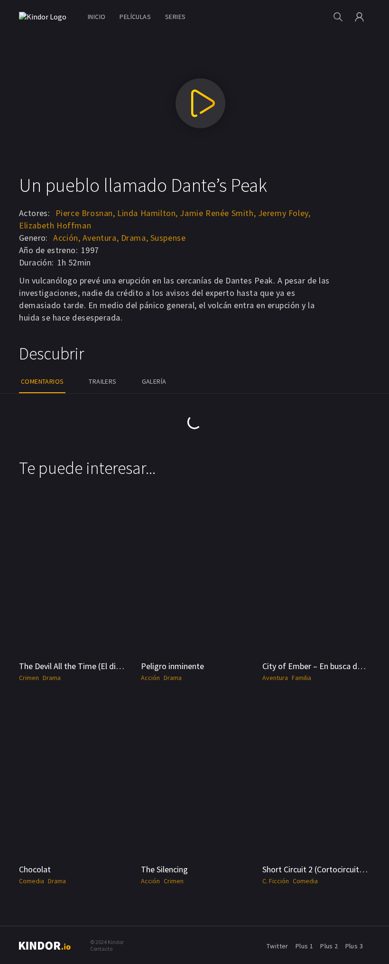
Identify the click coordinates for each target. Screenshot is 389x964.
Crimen (29, 677)
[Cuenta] (359, 17)
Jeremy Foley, (284, 213)
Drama (52, 677)
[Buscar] (338, 17)
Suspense (168, 237)
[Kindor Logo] (45, 16)
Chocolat (35, 869)
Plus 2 (329, 946)
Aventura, (101, 237)
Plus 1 (304, 946)
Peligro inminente (172, 666)
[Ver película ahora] (200, 103)
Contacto (101, 948)
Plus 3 (354, 946)
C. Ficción (275, 881)
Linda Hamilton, (147, 213)
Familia (301, 677)
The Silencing (164, 869)
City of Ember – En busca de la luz (321, 666)
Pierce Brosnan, (85, 213)
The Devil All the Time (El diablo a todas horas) (102, 666)
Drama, (134, 237)
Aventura (275, 677)
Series (175, 16)
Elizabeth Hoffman (55, 225)
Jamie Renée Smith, (218, 213)
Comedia (31, 881)
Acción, (66, 237)
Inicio (96, 16)
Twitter (277, 946)
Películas (135, 16)
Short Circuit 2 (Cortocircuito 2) (317, 869)
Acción (150, 677)
